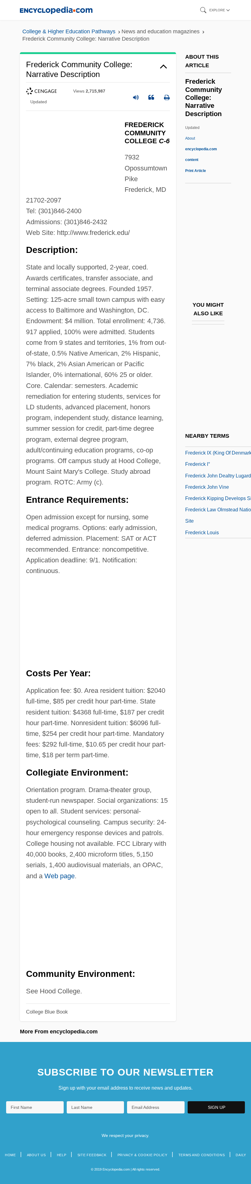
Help (61, 1155)
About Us (36, 1155)
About (201, 149)
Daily (241, 1155)
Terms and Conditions (201, 1155)
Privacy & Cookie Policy (142, 1155)
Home (10, 1155)
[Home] (56, 10)
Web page (59, 876)
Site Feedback (92, 1155)
